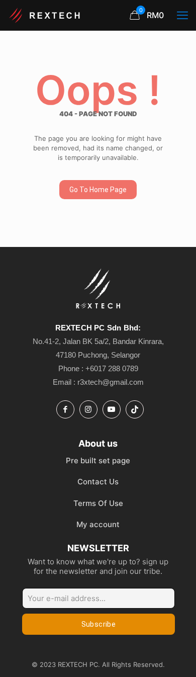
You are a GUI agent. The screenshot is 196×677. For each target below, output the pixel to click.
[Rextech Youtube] (112, 409)
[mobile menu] (182, 15)
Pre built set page (98, 460)
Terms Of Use (98, 503)
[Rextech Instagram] (88, 409)
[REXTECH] (45, 15)
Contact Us (98, 481)
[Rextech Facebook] (65, 409)
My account (98, 524)
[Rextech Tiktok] (135, 409)
